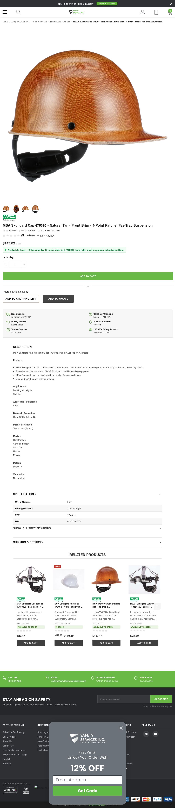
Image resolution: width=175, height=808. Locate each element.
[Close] (171, 4)
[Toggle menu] (5, 11)
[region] (87, 606)
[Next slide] (157, 606)
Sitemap (7, 763)
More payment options (16, 291)
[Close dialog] (121, 728)
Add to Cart (31, 643)
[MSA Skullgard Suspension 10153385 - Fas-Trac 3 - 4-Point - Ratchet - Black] (31, 580)
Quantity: (8, 257)
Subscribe (161, 699)
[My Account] (142, 12)
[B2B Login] (156, 12)
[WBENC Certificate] (10, 790)
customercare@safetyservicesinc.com (68, 680)
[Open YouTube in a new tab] (155, 734)
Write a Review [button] (45, 235)
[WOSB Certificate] (26, 790)
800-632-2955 (14, 680)
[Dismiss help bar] (171, 805)
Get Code (87, 791)
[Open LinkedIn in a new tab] (146, 734)
